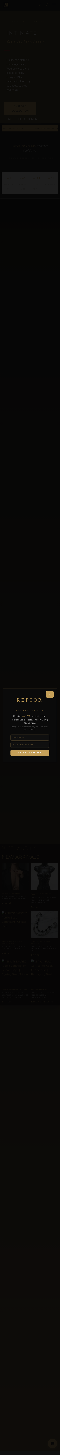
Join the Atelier (29, 753)
